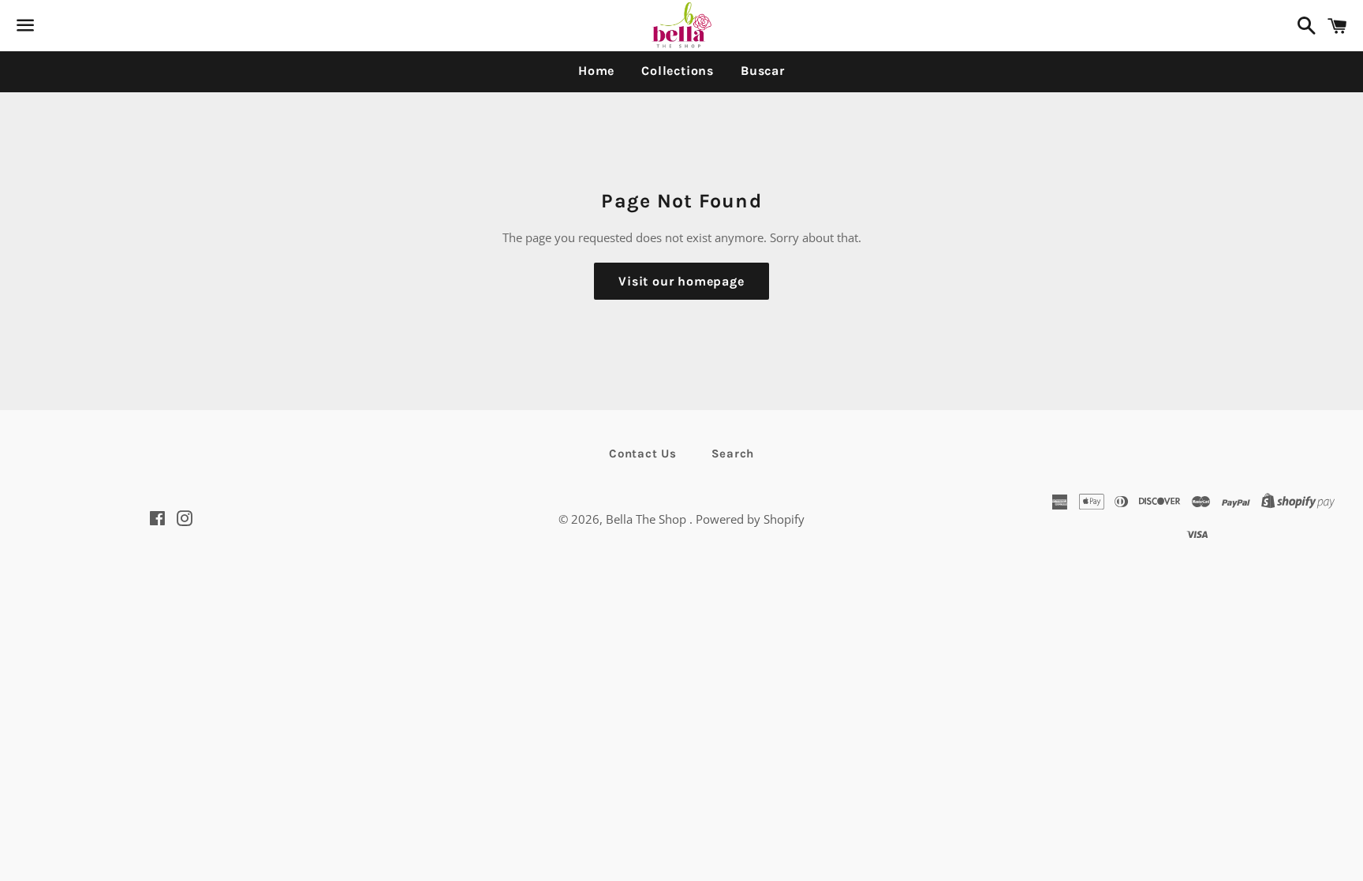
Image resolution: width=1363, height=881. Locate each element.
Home (596, 70)
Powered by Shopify (750, 519)
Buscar (763, 70)
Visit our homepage (681, 281)
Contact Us (643, 453)
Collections (677, 70)
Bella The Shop (647, 519)
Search (733, 453)
